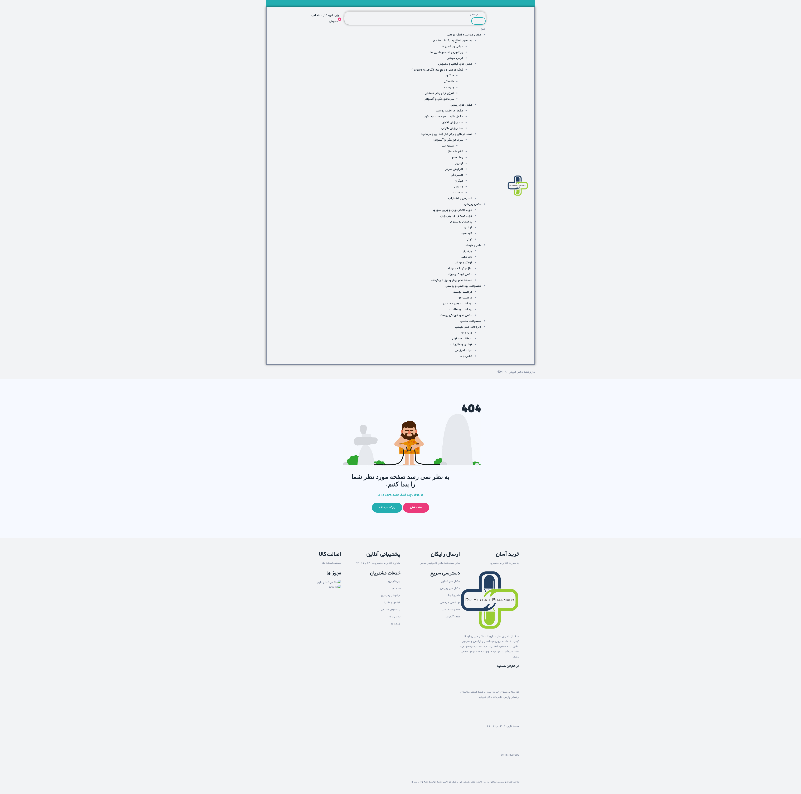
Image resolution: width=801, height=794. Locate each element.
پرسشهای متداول (390, 609)
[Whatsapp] (503, 771)
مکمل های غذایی (450, 581)
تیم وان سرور (419, 781)
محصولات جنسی (451, 609)
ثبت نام (396, 588)
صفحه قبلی (416, 507)
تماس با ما (394, 616)
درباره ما (395, 624)
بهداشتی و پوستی (450, 602)
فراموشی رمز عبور (390, 595)
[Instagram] (514, 771)
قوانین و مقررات (391, 602)
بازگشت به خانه (387, 507)
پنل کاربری (394, 581)
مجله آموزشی (452, 616)
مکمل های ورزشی (450, 588)
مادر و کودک (453, 595)
